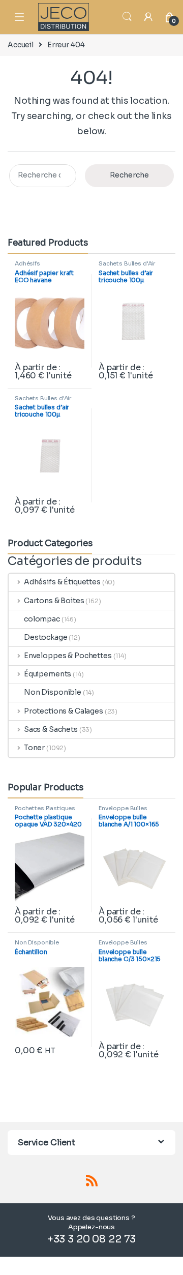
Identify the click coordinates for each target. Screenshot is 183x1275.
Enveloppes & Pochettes (68, 655)
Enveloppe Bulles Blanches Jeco (123, 811)
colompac (42, 619)
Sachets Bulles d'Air (127, 263)
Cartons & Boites (54, 600)
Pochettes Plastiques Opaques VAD (45, 811)
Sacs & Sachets (51, 729)
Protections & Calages (63, 711)
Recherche (129, 175)
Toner (34, 747)
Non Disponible (52, 692)
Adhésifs (27, 263)
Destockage (46, 637)
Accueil (21, 44)
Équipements (47, 673)
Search (127, 16)
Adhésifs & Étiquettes (62, 581)
